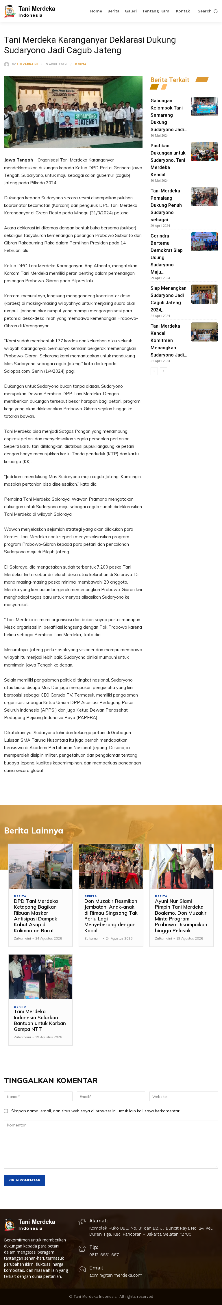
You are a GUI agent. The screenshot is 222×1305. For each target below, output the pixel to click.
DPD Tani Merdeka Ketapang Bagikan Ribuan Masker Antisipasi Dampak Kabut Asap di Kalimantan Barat (36, 915)
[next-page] (163, 371)
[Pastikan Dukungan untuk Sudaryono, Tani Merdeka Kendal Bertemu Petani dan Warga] (204, 151)
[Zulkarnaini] (8, 64)
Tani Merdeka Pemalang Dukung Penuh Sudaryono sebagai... (166, 205)
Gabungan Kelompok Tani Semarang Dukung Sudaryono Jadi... (169, 115)
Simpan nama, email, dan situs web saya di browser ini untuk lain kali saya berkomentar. (95, 1110)
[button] (208, 11)
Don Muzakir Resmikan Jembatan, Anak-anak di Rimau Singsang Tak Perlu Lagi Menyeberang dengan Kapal (111, 915)
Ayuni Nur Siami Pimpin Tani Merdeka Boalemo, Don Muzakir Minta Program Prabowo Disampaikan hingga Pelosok (181, 915)
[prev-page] (154, 371)
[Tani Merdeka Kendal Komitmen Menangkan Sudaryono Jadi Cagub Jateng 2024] (204, 331)
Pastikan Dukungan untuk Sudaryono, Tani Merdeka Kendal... (168, 160)
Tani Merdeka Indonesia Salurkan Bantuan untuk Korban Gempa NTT (40, 1020)
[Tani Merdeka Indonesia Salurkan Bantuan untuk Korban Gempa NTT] (40, 977)
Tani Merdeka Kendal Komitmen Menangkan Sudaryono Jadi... (169, 340)
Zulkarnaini (27, 64)
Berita (80, 64)
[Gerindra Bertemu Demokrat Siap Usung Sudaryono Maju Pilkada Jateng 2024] (204, 241)
